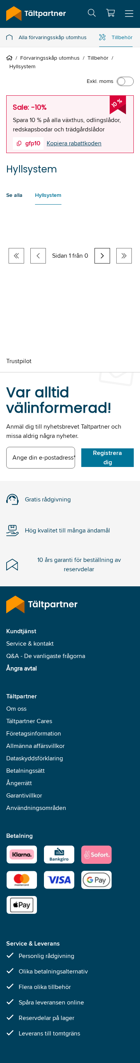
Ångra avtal (21, 668)
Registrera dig (107, 457)
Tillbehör (122, 37)
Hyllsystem (48, 195)
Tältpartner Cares (29, 721)
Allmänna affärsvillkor (35, 745)
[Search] (91, 14)
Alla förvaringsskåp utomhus (53, 37)
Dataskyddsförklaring (34, 758)
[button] (110, 13)
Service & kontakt (30, 643)
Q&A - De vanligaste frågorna (45, 655)
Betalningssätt (25, 770)
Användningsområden (36, 807)
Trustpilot (19, 361)
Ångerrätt (19, 783)
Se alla (14, 195)
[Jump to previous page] (38, 256)
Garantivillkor (24, 795)
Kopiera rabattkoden (74, 143)
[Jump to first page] (16, 256)
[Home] (11, 58)
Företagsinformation (33, 733)
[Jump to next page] (102, 256)
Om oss (16, 708)
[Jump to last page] (124, 256)
